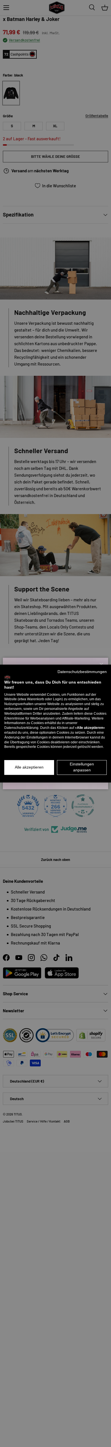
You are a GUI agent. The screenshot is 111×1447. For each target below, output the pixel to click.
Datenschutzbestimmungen (82, 672)
